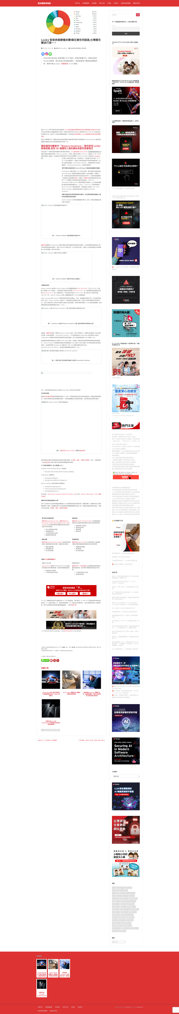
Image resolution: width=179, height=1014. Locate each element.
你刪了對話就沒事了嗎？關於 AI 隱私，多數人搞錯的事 (125, 632)
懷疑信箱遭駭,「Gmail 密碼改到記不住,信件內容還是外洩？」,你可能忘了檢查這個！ (136, 451)
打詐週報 (116, 906)
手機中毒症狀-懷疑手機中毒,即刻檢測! (123, 464)
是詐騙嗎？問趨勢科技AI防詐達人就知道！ (124, 437)
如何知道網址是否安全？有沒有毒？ (122, 434)
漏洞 (123, 906)
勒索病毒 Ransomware (81, 152)
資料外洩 (116, 928)
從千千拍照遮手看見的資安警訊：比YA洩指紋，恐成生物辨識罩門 (126, 593)
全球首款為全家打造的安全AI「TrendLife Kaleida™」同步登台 (124, 582)
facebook (131, 893)
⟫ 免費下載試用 (116, 378)
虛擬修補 (82, 450)
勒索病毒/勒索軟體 (125, 3)
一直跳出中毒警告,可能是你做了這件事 (123, 460)
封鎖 (76, 178)
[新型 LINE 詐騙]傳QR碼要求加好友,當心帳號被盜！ (127, 512)
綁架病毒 (116, 912)
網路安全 (124, 912)
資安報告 (129, 920)
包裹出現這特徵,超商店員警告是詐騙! (123, 505)
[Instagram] (46, 54)
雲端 (115, 931)
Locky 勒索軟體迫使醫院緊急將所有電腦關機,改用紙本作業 (81, 130)
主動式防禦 (47, 462)
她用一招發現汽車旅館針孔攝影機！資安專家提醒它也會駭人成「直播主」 (133, 439)
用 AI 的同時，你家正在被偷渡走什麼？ (123, 608)
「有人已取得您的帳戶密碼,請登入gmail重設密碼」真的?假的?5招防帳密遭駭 (134, 492)
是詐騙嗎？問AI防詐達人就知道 (121, 557)
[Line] (50, 54)
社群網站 (135, 909)
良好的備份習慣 (48, 396)
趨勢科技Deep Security (79, 542)
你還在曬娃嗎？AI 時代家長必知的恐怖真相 (124, 612)
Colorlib (128, 1007)
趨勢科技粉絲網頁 (68, 631)
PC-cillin (116, 898)
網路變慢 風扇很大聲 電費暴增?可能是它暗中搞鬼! (126, 501)
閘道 (74, 460)
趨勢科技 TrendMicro (61, 48)
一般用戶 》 (85, 594)
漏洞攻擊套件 (56, 730)
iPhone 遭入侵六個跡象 (119, 449)
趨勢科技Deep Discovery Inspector (52, 542)
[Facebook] (43, 54)
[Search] (138, 14)
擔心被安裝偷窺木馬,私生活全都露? (122, 468)
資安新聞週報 (117, 925)
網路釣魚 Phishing (127, 914)
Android (121, 887)
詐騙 (115, 920)
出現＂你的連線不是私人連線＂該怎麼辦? (124, 462)
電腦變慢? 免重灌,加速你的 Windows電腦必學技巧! (127, 503)
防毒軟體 (134, 928)
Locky (72, 152)
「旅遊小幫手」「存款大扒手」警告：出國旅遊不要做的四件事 (132, 441)
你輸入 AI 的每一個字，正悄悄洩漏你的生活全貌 (125, 587)
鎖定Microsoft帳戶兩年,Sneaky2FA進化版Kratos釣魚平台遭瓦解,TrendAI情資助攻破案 (125, 603)
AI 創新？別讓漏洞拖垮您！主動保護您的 (125, 695)
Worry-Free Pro (46, 566)
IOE (120, 896)
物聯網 (116, 909)
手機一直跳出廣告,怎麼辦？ (120, 444)
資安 (122, 920)
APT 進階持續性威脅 (119, 893)
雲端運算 (122, 931)
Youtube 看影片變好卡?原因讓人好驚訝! (123, 498)
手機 (123, 904)
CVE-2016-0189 (82, 288)
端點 (78, 460)
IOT (125, 896)
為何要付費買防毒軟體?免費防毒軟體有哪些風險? (126, 466)
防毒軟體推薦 (85, 3)
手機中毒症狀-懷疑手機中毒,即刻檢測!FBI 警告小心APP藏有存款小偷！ (125, 197)
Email (113, 25)
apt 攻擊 (116, 890)
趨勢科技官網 (136, 3)
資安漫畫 (94, 3)
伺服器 (87, 460)
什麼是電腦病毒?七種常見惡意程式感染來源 (124, 490)
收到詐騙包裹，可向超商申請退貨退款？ (123, 553)
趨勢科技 (86, 178)
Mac (132, 896)
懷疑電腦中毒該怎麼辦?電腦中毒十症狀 (123, 494)
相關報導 (64, 64)
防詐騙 (109, 3)
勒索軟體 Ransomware (128, 901)
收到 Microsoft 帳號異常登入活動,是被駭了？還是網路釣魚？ (130, 510)
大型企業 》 (60, 594)
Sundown (97, 156)
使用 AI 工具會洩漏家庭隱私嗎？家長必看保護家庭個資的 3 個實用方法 (125, 577)
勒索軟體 (116, 901)
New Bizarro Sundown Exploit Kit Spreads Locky (62, 494)
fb (114, 896)
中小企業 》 (73, 594)
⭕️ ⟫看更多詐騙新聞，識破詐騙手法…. (123, 564)
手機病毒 (130, 904)
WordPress (140, 1007)
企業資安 (116, 3)
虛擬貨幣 (130, 917)
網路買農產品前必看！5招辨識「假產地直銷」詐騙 (125, 616)
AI (114, 887)
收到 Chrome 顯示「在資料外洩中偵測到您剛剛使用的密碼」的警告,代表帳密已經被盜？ (138, 514)
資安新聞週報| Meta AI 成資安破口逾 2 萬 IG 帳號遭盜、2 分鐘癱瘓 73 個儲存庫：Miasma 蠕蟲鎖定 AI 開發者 (125, 643)
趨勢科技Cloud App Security (50, 521)
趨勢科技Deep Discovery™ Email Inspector (55, 522)
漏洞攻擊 (83, 48)
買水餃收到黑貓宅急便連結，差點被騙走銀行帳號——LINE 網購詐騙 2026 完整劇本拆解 (125, 627)
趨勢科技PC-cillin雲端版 (79, 566)
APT (129, 887)
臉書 (115, 917)
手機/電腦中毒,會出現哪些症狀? (121, 487)
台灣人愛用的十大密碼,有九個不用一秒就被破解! (126, 446)
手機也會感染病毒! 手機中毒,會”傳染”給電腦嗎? (125, 496)
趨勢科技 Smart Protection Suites (82, 521)
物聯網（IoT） (125, 909)
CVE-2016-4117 (47, 293)
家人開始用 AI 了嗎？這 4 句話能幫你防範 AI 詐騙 (126, 621)
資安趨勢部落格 (44, 3)
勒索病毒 (48, 730)
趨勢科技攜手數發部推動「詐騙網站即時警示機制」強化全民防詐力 (125, 598)
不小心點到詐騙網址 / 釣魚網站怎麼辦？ (123, 188)
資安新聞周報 (126, 923)
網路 (82, 460)
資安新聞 (116, 923)
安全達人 (116, 904)
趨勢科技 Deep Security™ (68, 450)
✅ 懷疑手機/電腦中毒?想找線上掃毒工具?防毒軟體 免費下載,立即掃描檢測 (125, 473)
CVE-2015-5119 (77, 290)
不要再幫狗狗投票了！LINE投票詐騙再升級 (124, 560)
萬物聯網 (122, 917)
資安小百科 (102, 3)
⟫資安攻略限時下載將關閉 (122, 697)
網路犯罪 (132, 912)
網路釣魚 (116, 914)
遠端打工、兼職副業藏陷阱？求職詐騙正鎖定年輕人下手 (125, 637)
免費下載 (77, 3)
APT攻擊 (124, 890)
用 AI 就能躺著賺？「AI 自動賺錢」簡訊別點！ (125, 649)
